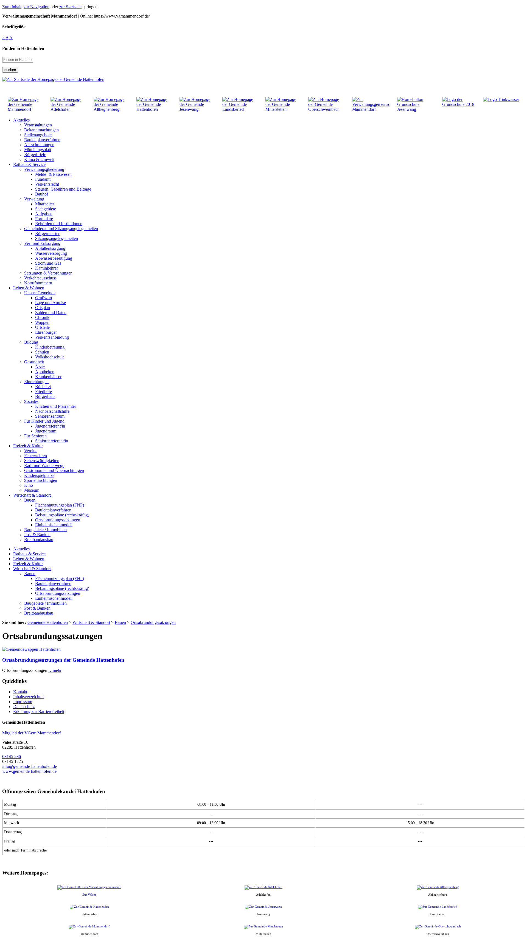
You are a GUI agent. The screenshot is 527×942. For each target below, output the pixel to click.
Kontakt (20, 691)
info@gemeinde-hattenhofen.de (29, 766)
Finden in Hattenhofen (23, 48)
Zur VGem (89, 894)
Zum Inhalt (11, 6)
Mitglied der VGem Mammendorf (31, 733)
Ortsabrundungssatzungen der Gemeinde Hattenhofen (63, 660)
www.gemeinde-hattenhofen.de (29, 771)
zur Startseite (70, 6)
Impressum (22, 701)
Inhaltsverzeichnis (28, 696)
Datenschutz (24, 706)
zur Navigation (36, 6)
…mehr (54, 670)
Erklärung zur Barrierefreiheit (38, 711)
